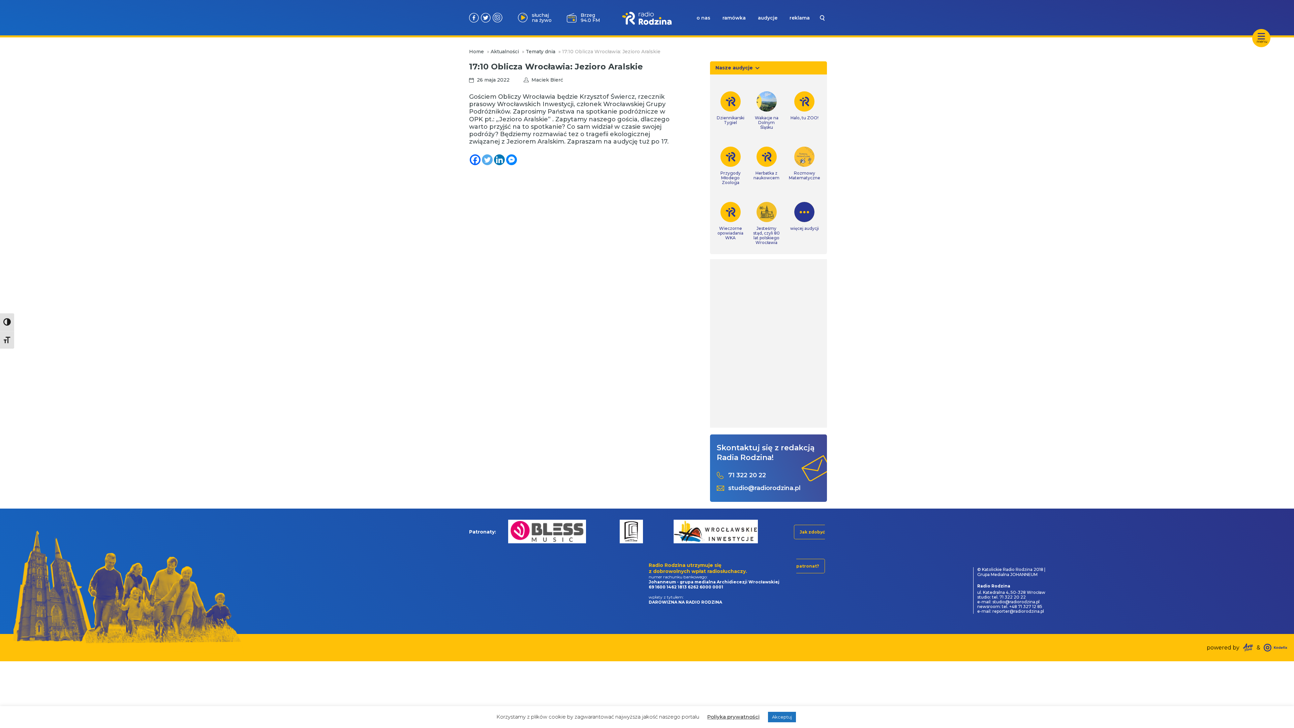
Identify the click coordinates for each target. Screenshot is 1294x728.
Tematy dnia (540, 52)
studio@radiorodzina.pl (764, 488)
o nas (703, 18)
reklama (800, 18)
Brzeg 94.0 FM (590, 17)
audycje (767, 18)
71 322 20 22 (747, 475)
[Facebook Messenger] (511, 159)
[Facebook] (475, 159)
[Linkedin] (499, 159)
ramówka (734, 18)
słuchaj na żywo (542, 17)
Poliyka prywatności (733, 717)
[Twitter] (487, 159)
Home (476, 52)
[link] (730, 108)
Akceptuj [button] (782, 717)
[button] (513, 531)
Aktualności (505, 52)
